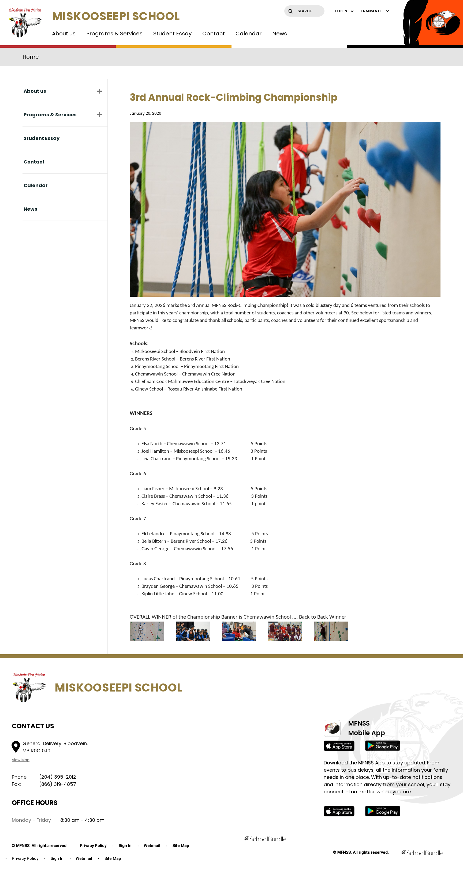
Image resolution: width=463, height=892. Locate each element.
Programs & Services (114, 33)
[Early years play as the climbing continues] (239, 631)
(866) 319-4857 (57, 784)
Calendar (249, 33)
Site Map (181, 845)
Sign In (125, 845)
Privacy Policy (93, 845)
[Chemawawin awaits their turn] (193, 631)
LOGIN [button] (341, 11)
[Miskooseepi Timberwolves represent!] (285, 631)
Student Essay (172, 33)
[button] (99, 91)
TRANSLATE (371, 11)
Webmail (152, 845)
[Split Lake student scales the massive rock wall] (147, 631)
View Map (20, 760)
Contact (213, 33)
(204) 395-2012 (57, 777)
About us (64, 33)
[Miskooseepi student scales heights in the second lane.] (331, 631)
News (279, 33)
